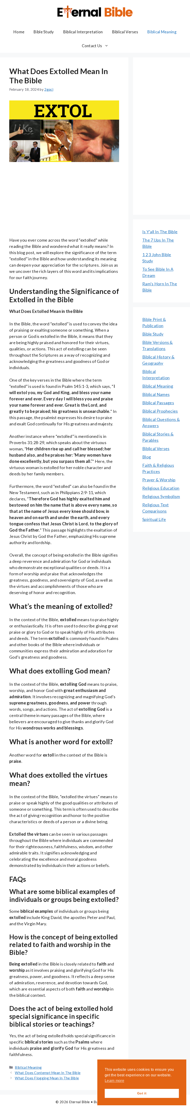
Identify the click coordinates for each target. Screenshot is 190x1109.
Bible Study (44, 31)
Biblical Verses (125, 31)
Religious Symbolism (161, 496)
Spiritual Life (154, 519)
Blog (146, 456)
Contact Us (92, 45)
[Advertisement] (64, 202)
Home (18, 31)
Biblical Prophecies (160, 411)
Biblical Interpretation (83, 31)
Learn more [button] (114, 1081)
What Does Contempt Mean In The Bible (47, 1073)
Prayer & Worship (159, 479)
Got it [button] (141, 1093)
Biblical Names (156, 394)
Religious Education (161, 488)
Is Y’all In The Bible (159, 231)
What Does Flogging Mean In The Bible (47, 1078)
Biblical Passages (158, 402)
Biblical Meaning (162, 31)
